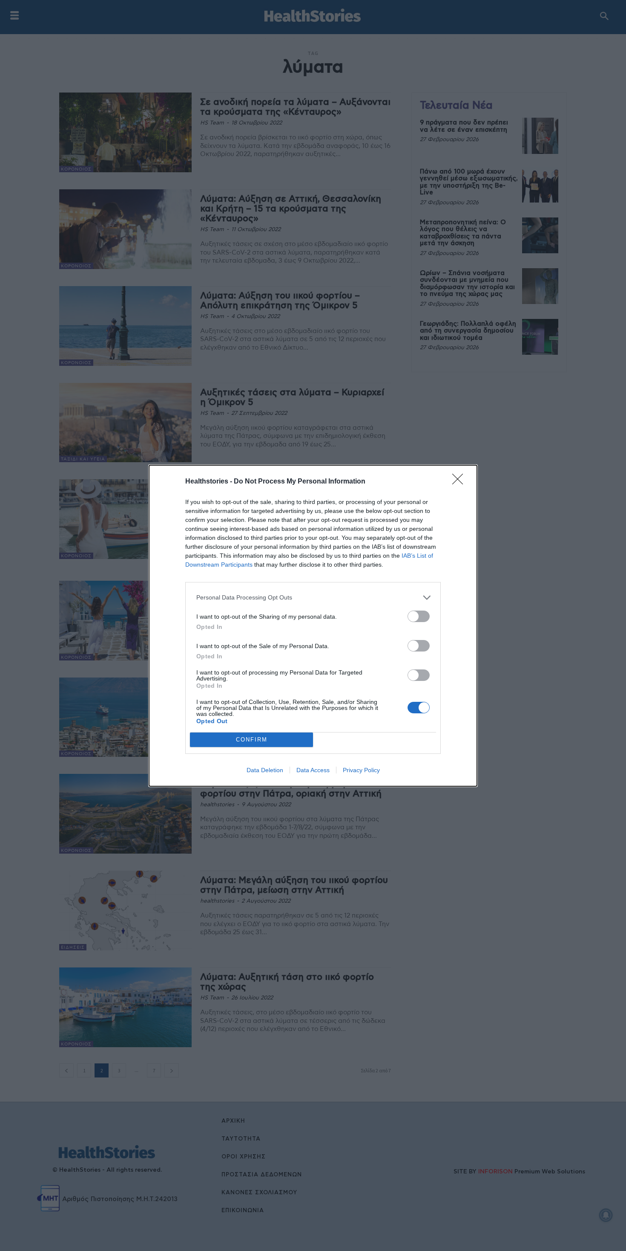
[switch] (419, 616)
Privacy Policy (361, 770)
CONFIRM (251, 739)
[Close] (460, 482)
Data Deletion (265, 770)
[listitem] (313, 597)
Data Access (313, 770)
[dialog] (313, 625)
